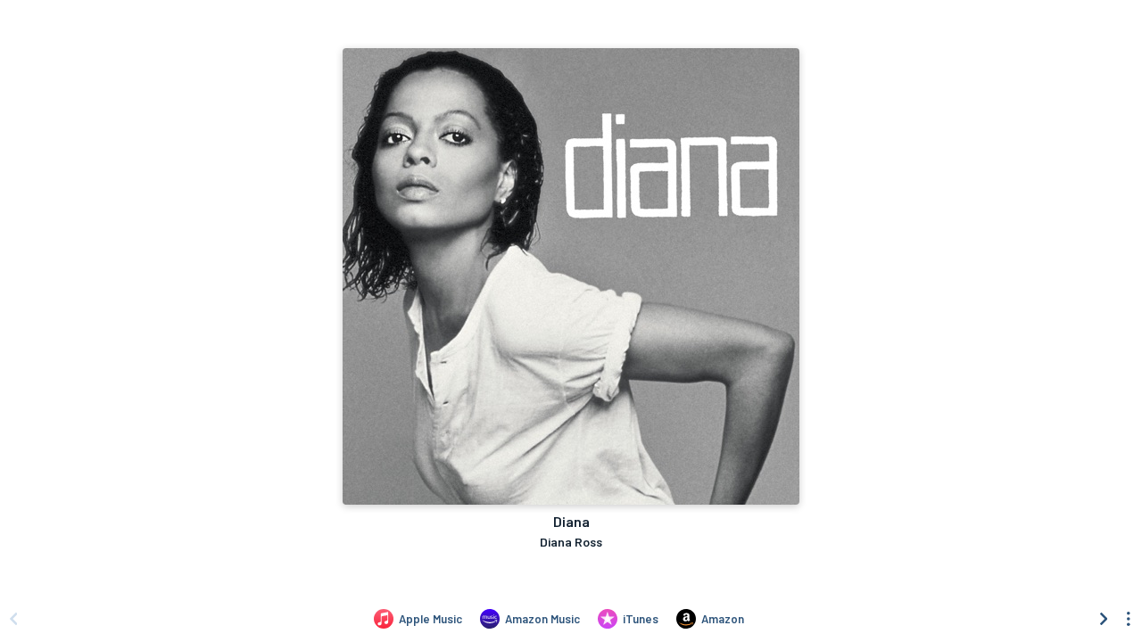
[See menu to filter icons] (1128, 618)
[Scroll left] (13, 618)
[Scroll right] (1103, 618)
